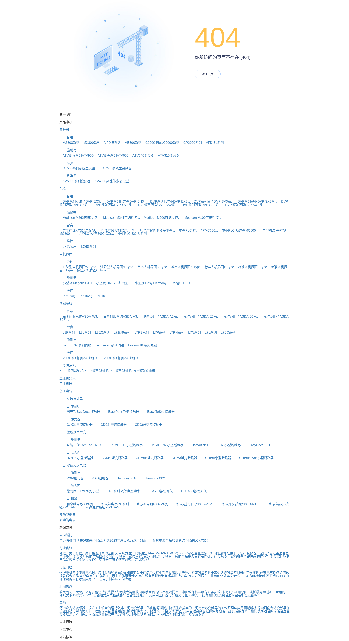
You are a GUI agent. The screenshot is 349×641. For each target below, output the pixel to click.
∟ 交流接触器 (71, 399)
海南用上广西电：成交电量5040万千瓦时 (178, 595)
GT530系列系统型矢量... (78, 168)
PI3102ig (84, 296)
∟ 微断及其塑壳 (72, 432)
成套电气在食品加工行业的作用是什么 (110, 576)
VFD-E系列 (111, 142)
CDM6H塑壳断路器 (146, 458)
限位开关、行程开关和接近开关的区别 (86, 553)
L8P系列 (67, 332)
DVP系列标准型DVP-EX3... (168, 201)
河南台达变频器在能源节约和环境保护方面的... (122, 614)
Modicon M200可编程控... (160, 217)
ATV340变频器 (141, 155)
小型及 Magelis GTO (75, 283)
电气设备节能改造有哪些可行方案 (163, 576)
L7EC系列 (226, 332)
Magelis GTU (180, 283)
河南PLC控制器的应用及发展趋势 (180, 614)
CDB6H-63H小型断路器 (253, 458)
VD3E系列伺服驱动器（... (79, 358)
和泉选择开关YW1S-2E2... (191, 504)
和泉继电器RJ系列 (76, 504)
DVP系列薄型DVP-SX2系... (243, 205)
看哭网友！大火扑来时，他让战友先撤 (86, 592)
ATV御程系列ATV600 (111, 155)
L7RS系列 (140, 332)
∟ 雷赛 (66, 225)
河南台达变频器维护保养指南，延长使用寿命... (216, 611)
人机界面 (65, 254)
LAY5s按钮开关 (158, 491)
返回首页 (207, 74)
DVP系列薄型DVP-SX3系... (255, 201)
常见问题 (65, 567)
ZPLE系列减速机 (96, 371)
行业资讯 (65, 548)
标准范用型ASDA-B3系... (239, 316)
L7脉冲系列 (120, 332)
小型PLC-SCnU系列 (131, 233)
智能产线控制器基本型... (156, 230)
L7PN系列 (175, 332)
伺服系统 (65, 303)
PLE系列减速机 (144, 371)
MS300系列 (69, 142)
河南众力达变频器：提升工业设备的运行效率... (92, 608)
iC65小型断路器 (225, 445)
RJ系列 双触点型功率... (122, 491)
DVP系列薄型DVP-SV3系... (212, 201)
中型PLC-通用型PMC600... (197, 230)
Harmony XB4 (123, 478)
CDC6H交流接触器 (144, 424)
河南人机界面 (172, 611)
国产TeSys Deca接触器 (79, 411)
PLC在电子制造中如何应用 (112, 579)
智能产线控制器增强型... (78, 230)
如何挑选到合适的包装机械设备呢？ (235, 595)
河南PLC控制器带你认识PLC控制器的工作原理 (225, 572)
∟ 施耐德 (67, 150)
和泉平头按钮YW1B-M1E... (238, 504)
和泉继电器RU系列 (111, 504)
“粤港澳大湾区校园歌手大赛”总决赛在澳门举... (148, 592)
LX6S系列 (87, 246)
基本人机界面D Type (150, 267)
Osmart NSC (197, 445)
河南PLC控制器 (197, 540)
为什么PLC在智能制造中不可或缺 (255, 576)
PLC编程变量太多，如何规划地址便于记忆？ (213, 553)
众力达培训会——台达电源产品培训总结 (156, 540)
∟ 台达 (66, 137)
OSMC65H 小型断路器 (123, 445)
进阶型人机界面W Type (77, 267)
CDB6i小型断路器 (214, 458)
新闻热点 (65, 586)
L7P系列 (157, 332)
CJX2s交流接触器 (76, 424)
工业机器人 (67, 378)
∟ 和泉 (68, 498)
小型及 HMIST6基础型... (112, 283)
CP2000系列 (191, 142)
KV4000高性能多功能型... (111, 181)
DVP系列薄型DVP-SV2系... (112, 205)
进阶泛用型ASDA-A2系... (159, 316)
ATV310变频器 (167, 155)
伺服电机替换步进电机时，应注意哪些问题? (91, 572)
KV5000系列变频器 (74, 181)
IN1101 (100, 296)
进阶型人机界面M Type (115, 267)
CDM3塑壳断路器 (180, 458)
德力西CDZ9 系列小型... (80, 491)
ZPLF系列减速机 (71, 371)
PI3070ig (67, 296)
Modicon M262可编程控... (79, 217)
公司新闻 (65, 535)
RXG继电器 (96, 478)
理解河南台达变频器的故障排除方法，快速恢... (128, 611)
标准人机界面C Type (90, 270)
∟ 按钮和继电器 (72, 465)
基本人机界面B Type (184, 267)
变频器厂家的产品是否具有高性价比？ (190, 556)
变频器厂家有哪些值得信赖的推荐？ (244, 556)
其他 (62, 602)
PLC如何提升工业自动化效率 (209, 576)
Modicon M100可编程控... (201, 217)
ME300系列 (131, 142)
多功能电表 (67, 514)
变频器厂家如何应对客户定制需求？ (125, 559)
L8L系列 (83, 332)
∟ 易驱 (66, 163)
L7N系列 (193, 332)
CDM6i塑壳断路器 (111, 458)
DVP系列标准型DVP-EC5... (80, 201)
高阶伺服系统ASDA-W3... (79, 316)
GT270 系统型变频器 (115, 168)
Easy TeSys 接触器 (157, 411)
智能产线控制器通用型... (117, 230)
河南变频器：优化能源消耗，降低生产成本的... (160, 608)
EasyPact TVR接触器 (120, 411)
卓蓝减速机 (67, 365)
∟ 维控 (66, 241)
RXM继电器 (71, 478)
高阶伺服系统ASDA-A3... (119, 316)
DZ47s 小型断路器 (76, 458)
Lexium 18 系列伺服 (141, 345)
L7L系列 (209, 332)
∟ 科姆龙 (67, 175)
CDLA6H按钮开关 (190, 491)
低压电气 (65, 391)
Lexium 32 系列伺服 (75, 345)
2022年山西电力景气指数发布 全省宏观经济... (115, 595)
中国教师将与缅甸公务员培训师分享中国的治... (215, 592)
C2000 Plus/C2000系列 (160, 142)
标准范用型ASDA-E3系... (199, 316)
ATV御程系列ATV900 (76, 155)
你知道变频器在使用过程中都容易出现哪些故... (156, 572)
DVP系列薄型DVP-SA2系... (199, 205)
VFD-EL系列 (213, 142)
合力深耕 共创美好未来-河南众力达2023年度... (92, 540)
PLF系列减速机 (121, 371)
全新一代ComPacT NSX (80, 445)
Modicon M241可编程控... (120, 217)
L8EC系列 (101, 332)
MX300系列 (90, 142)
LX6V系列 (68, 246)
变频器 (64, 129)
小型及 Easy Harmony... (150, 283)
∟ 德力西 (69, 419)
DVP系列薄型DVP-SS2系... (156, 205)
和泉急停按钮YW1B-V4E (100, 507)
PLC (62, 188)
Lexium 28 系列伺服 (108, 345)
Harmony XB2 (151, 478)
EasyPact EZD (256, 445)
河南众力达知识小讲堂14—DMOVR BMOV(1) (148, 553)
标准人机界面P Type (217, 267)
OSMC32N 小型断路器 (163, 445)
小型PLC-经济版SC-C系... (93, 233)
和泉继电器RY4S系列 (149, 504)
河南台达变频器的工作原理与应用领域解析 (225, 608)
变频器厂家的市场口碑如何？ (94, 556)
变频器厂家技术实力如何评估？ (139, 556)
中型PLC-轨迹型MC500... (238, 230)
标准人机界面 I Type (251, 267)
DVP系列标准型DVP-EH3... (124, 201)
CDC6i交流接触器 (110, 424)
